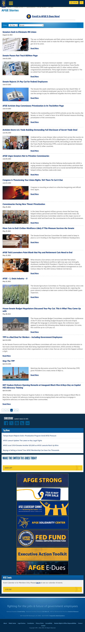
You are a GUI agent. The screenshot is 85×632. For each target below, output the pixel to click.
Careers (43, 625)
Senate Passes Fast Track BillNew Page (20, 55)
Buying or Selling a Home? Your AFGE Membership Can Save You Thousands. (31, 450)
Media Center (12, 623)
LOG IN (75, 2)
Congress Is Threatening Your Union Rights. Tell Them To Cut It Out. (33, 180)
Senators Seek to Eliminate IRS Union (19, 32)
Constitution (30, 623)
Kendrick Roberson (73, 611)
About (5, 623)
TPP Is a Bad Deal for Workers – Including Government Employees (32, 337)
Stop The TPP (9, 361)
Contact (80, 623)
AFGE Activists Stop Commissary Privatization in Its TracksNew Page (33, 105)
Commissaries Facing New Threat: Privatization (24, 204)
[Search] (81, 2)
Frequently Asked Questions (57, 615)
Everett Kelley (21, 611)
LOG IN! (8, 589)
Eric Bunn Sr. (45, 611)
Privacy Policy (40, 623)
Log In (38, 583)
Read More (35, 48)
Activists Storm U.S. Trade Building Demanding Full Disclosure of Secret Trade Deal (40, 130)
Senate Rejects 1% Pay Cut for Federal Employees (25, 81)
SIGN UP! (8, 468)
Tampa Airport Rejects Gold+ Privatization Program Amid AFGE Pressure (29, 436)
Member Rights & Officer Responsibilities (65, 623)
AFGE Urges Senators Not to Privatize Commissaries (26, 156)
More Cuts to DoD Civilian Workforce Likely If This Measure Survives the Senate (38, 228)
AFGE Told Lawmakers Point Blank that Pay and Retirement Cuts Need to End (37, 252)
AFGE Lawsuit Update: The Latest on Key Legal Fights (22, 440)
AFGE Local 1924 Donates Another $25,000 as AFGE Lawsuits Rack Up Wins (30, 445)
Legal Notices (21, 623)
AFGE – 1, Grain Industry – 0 (15, 278)
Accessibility (49, 623)
